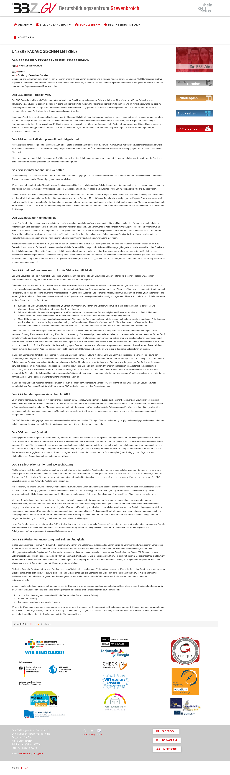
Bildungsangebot (54, 24)
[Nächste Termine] (194, 82)
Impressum (169, 749)
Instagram (169, 740)
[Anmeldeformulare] (194, 128)
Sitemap (92, 734)
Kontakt (25, 37)
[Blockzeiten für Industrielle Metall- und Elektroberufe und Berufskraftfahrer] (194, 113)
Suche (84, 734)
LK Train (24, 767)
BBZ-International (123, 24)
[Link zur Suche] (84, 730)
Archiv (24, 24)
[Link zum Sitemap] (92, 730)
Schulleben (89, 24)
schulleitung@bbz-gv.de (31, 753)
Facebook (168, 731)
